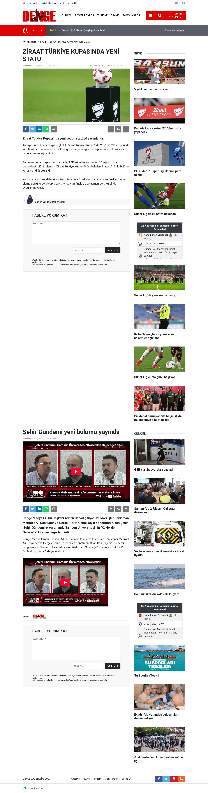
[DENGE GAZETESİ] (39, 15)
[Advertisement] (76, 301)
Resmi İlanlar (84, 15)
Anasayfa (31, 42)
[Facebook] (26, 129)
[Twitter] (33, 129)
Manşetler (34, 3)
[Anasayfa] (24, 3)
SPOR (43, 42)
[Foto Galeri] (183, 3)
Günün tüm (174, 30)
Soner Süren (42, 201)
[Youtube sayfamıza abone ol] (174, 779)
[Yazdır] (54, 129)
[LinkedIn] (39, 129)
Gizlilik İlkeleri (111, 779)
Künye (87, 779)
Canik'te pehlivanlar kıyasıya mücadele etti (84, 30)
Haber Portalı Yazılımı (38, 788)
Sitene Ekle (73, 3)
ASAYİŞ (115, 15)
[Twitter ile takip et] (166, 779)
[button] (111, 129)
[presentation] (33, 30)
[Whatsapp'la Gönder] (46, 129)
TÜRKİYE (102, 15)
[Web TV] (176, 3)
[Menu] (150, 15)
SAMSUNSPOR (131, 15)
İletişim (97, 779)
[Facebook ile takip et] (158, 779)
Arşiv (62, 3)
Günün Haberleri (49, 3)
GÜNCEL (67, 15)
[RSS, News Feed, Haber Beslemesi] (181, 779)
